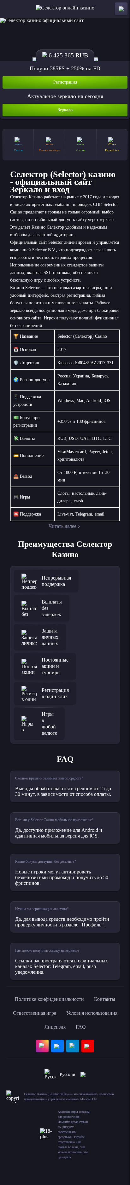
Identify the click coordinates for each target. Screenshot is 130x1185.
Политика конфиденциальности (49, 999)
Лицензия (55, 1027)
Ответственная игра (34, 1013)
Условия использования (91, 1013)
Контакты (104, 999)
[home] (65, 9)
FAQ (81, 1027)
